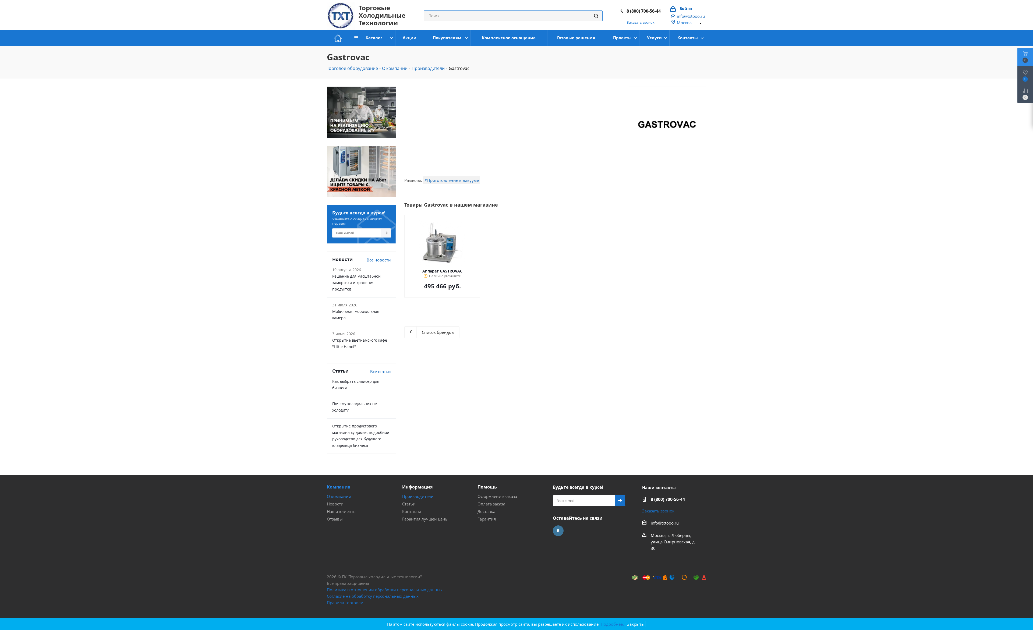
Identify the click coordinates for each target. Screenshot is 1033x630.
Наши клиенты (341, 511)
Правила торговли (345, 602)
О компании (339, 496)
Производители (418, 496)
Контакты (411, 511)
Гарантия (486, 519)
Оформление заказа (497, 496)
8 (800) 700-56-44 (644, 11)
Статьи (409, 504)
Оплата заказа (491, 504)
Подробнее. (612, 624)
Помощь (487, 487)
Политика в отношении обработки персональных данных (385, 589)
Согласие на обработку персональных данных (373, 596)
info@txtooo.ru (691, 16)
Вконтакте (558, 530)
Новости (335, 504)
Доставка (486, 511)
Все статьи (380, 371)
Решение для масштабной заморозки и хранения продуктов (356, 283)
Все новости (379, 260)
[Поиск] (596, 15)
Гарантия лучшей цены (425, 519)
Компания (338, 487)
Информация (417, 487)
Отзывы (335, 519)
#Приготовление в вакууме (451, 180)
